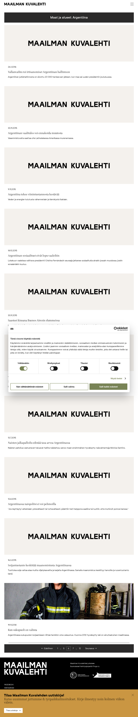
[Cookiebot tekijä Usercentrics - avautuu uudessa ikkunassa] (116, 329)
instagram (9, 688)
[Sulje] (133, 695)
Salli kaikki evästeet (108, 386)
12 (80, 648)
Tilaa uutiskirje (12, 710)
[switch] (54, 368)
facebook (9, 684)
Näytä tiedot (116, 378)
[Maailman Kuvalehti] (25, 674)
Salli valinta (69, 386)
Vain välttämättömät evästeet (29, 386)
